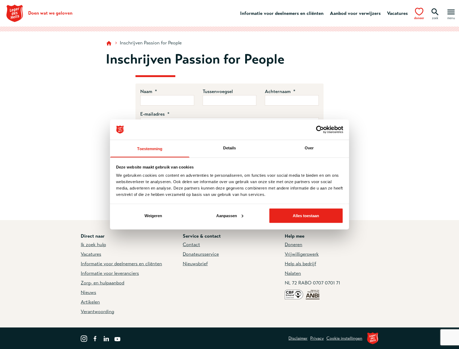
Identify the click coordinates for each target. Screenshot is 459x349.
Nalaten (293, 273)
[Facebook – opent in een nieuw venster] (95, 338)
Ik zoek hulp (93, 244)
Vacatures (397, 13)
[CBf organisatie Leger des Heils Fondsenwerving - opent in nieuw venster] (294, 294)
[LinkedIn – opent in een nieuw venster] (106, 338)
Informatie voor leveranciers (110, 273)
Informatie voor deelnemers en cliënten (282, 13)
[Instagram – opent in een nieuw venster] (84, 338)
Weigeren (153, 215)
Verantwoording (97, 311)
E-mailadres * (154, 114)
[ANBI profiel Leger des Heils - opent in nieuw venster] (313, 294)
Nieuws (88, 292)
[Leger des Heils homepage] (109, 43)
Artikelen (90, 302)
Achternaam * (280, 91)
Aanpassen (226, 215)
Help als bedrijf (300, 264)
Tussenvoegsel (218, 91)
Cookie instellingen (344, 338)
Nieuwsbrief (195, 264)
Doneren (293, 244)
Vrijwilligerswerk (302, 254)
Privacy (317, 338)
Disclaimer (298, 338)
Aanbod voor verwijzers (355, 13)
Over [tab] (309, 148)
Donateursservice (201, 254)
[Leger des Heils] (372, 338)
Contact (191, 244)
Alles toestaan (306, 215)
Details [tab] (229, 148)
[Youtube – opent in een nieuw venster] (117, 338)
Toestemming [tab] (149, 148)
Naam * (148, 91)
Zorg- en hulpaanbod (102, 283)
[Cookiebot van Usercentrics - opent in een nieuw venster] (320, 130)
